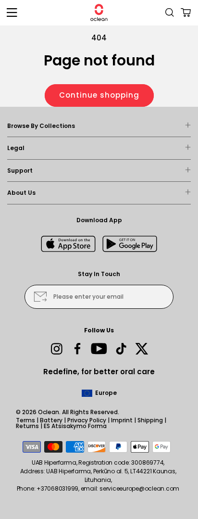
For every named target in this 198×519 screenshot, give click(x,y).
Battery (51, 420)
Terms (25, 420)
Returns (27, 426)
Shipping (150, 420)
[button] (12, 12)
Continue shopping (99, 95)
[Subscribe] (40, 297)
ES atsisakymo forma (75, 426)
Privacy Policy (86, 420)
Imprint (122, 420)
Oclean (48, 412)
